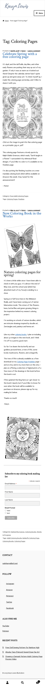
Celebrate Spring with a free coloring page (20, 55)
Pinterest (10, 596)
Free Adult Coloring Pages (19, 196)
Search (22, 682)
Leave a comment (34, 51)
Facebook (10, 608)
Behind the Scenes (17, 532)
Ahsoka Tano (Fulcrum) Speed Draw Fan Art (22, 652)
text (8, 513)
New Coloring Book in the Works (22, 215)
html (8, 510)
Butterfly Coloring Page (31, 538)
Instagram (10, 584)
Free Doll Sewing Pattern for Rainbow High (22, 647)
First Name (9, 492)
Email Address (11, 484)
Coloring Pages (12, 199)
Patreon (5, 631)
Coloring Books (30, 532)
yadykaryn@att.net (10, 563)
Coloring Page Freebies (26, 362)
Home (7, 21)
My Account (7, 682)
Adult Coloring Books (14, 538)
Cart (34, 681)
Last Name (9, 500)
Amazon (9, 590)
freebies (21, 199)
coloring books (20, 334)
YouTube (5, 626)
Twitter (9, 602)
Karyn (24, 51)
